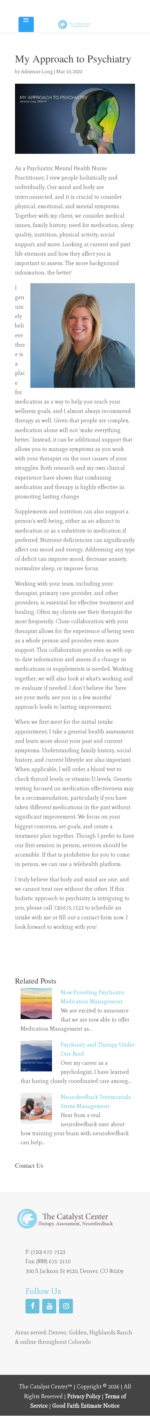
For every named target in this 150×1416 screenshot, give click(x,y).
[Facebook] (32, 1306)
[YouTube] (49, 1306)
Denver (57, 1332)
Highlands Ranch (110, 1332)
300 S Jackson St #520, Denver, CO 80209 (74, 1271)
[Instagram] (66, 1306)
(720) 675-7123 (48, 1252)
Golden (78, 1332)
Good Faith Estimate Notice (86, 1405)
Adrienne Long (37, 72)
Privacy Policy (83, 1396)
